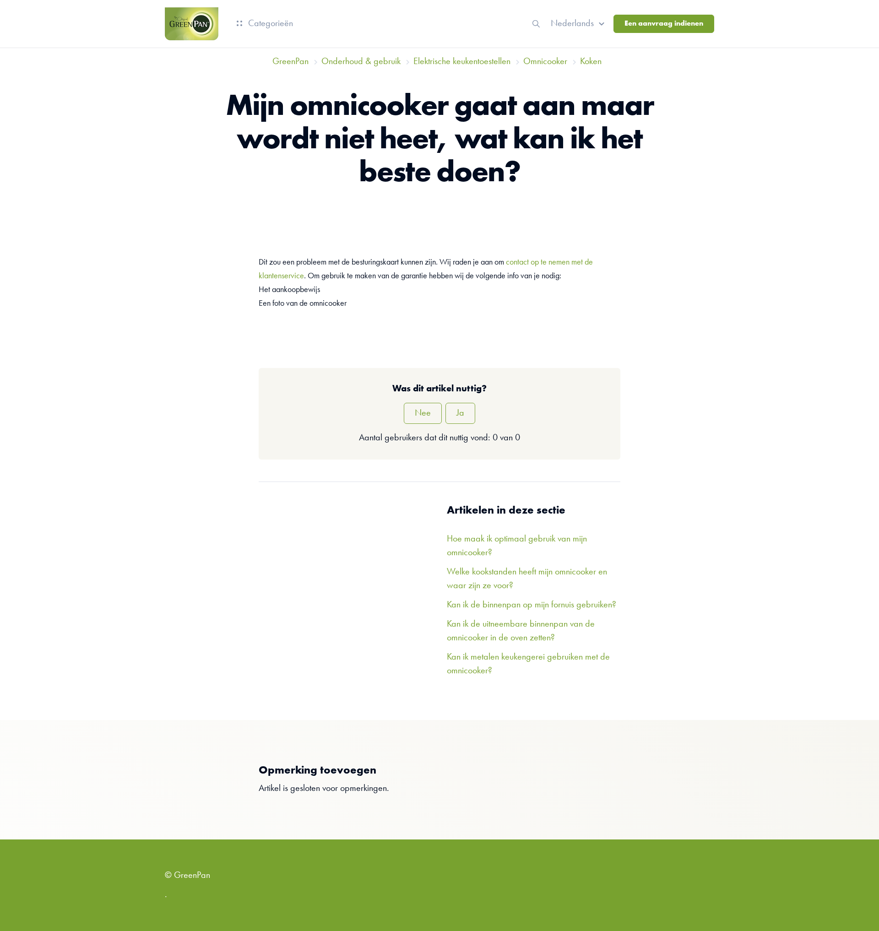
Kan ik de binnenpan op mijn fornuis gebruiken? (531, 605)
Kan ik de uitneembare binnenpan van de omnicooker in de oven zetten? (521, 631)
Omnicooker (545, 61)
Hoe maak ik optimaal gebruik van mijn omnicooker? (517, 546)
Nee (423, 413)
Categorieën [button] (269, 23)
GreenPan (290, 61)
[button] (579, 23)
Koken (591, 61)
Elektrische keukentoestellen (461, 61)
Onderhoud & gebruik (361, 61)
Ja (460, 413)
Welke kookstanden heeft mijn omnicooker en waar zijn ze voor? (527, 579)
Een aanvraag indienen (663, 23)
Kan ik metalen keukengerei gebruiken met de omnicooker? (528, 664)
